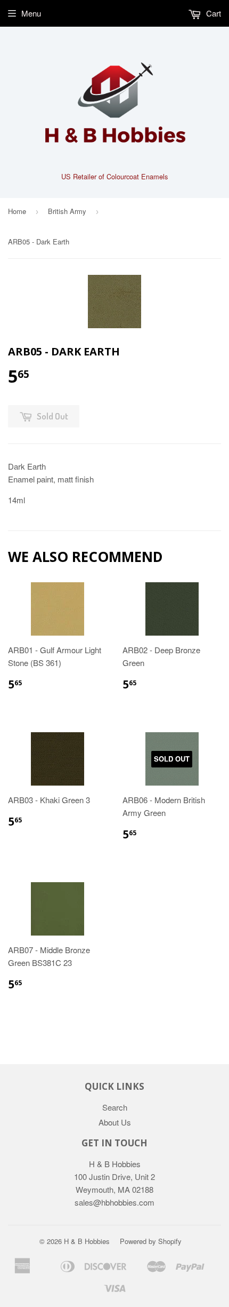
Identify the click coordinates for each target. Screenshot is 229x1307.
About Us (115, 1122)
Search (114, 1107)
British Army (67, 211)
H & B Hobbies (87, 1241)
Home (17, 211)
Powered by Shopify (151, 1241)
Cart (212, 13)
